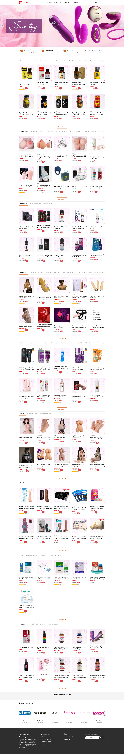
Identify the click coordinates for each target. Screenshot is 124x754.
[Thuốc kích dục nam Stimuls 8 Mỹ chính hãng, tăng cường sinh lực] (62, 636)
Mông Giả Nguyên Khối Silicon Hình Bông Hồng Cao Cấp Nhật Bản (26, 156)
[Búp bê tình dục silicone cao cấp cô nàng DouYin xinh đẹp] (97, 455)
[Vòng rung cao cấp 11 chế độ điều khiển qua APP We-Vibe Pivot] (62, 174)
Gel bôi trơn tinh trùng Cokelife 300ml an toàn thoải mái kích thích (97, 396)
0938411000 (97, 50)
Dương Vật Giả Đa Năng (52, 272)
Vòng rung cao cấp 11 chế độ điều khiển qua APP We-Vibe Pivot (62, 188)
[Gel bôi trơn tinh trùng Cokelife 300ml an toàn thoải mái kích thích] (97, 385)
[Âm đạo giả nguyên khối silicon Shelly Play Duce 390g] (26, 174)
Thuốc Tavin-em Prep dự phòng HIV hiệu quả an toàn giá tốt (26, 607)
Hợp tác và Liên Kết (68, 737)
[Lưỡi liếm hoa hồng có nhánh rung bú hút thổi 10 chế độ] (44, 315)
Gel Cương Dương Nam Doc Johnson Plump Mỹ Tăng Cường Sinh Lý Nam (44, 369)
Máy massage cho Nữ (69, 272)
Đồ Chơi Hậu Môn (90, 131)
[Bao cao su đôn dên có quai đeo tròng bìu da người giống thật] (26, 495)
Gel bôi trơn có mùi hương (67, 343)
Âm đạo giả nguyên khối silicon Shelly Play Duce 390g (25, 186)
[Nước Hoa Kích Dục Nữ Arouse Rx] (62, 244)
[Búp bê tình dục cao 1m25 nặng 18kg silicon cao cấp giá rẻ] (79, 455)
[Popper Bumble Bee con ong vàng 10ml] (97, 73)
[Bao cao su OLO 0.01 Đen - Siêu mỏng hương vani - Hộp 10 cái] (62, 495)
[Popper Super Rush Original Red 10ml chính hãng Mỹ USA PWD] (97, 101)
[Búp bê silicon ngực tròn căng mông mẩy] (79, 426)
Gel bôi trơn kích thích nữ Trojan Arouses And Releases (78, 398)
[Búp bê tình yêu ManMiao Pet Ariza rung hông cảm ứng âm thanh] (97, 426)
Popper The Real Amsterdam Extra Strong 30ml (78, 84)
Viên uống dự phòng (32, 555)
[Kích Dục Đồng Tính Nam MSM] (44, 636)
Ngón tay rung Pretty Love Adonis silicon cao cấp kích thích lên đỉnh (44, 538)
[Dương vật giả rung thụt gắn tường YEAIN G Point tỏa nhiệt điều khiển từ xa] (79, 285)
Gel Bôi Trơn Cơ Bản (36, 343)
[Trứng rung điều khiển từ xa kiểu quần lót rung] (62, 315)
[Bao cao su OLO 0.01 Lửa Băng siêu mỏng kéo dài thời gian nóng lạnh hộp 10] (97, 525)
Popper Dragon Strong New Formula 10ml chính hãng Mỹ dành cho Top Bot (79, 114)
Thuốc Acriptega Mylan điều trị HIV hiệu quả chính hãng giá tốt (97, 578)
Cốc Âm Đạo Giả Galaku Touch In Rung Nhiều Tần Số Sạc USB (97, 188)
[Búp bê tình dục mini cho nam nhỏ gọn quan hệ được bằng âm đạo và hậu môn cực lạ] (44, 455)
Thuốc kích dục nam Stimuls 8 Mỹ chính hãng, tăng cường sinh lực (62, 649)
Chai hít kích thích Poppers (87, 61)
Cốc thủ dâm (49, 131)
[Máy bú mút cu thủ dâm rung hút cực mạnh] (79, 174)
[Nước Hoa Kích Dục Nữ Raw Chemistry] (62, 216)
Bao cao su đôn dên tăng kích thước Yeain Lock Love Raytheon (44, 508)
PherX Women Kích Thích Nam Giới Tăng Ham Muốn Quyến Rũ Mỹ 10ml (79, 649)
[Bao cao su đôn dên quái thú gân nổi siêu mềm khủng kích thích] (26, 525)
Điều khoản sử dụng (46, 739)
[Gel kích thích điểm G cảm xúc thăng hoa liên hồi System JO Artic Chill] (79, 355)
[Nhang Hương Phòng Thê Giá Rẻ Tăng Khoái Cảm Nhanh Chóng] (97, 636)
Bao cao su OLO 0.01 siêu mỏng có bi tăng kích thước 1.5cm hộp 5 (79, 538)
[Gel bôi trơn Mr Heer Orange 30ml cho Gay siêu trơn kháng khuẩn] (97, 355)
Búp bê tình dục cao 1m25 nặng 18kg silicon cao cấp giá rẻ (79, 466)
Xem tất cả (61, 127)
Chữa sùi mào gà (56, 555)
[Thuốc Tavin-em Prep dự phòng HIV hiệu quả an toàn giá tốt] (26, 596)
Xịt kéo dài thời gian (56, 61)
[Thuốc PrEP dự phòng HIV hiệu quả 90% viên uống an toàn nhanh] (62, 567)
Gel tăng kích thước (51, 343)
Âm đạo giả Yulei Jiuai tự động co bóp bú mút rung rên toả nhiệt (44, 186)
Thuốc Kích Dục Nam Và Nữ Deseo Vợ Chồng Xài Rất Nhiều (79, 228)
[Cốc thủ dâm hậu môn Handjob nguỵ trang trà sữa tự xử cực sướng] (97, 143)
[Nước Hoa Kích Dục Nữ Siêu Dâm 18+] (26, 244)
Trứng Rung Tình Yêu (35, 272)
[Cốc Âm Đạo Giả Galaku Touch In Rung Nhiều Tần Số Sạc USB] (97, 174)
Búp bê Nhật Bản (45, 413)
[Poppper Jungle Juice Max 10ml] (62, 73)
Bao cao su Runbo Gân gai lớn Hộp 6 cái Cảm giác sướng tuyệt (97, 508)
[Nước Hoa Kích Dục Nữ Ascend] (97, 216)
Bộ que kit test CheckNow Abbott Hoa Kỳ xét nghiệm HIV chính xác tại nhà (26, 578)
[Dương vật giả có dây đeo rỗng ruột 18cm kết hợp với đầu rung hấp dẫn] (79, 315)
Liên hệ (43, 744)
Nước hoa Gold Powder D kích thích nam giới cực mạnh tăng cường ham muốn (44, 676)
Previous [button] (2, 25)
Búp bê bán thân (32, 413)
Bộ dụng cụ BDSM (61, 131)
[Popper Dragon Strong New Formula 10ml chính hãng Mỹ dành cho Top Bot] (79, 101)
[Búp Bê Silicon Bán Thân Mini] (26, 426)
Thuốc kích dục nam (55, 624)
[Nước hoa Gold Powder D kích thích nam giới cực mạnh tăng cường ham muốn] (44, 665)
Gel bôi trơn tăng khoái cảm (102, 343)
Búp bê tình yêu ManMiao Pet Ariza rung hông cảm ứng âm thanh (96, 438)
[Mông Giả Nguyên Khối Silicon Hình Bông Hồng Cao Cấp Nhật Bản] (26, 143)
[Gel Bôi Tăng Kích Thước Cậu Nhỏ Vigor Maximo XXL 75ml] (26, 355)
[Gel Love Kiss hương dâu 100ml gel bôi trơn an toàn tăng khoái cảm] (44, 385)
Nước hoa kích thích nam (38, 624)
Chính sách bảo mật (46, 741)
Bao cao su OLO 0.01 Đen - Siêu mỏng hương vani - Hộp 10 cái (61, 508)
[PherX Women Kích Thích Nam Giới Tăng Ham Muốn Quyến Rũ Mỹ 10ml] (79, 636)
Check (101, 738)
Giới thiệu (43, 737)
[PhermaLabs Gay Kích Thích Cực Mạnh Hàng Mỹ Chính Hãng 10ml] (62, 665)
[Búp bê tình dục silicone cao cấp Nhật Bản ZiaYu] (62, 426)
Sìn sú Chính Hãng (70, 61)
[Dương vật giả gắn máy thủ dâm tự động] (97, 285)
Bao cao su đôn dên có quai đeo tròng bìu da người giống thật (26, 508)
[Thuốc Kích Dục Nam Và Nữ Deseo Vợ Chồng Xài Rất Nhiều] (79, 216)
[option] (62, 26)
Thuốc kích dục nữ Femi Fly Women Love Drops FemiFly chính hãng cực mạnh (44, 227)
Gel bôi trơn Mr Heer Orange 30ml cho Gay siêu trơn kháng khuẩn (97, 369)
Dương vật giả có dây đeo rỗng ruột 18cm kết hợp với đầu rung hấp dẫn (79, 327)
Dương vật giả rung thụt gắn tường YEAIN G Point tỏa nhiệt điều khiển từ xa (79, 297)
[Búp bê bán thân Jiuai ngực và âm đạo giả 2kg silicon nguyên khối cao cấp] (79, 143)
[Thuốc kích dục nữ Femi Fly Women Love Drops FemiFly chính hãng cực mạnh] (44, 216)
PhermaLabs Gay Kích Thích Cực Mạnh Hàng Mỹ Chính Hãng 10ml (61, 677)
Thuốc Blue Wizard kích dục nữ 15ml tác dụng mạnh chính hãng (97, 255)
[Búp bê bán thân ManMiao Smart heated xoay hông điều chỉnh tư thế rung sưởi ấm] (44, 426)
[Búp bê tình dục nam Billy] (26, 315)
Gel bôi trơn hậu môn (84, 343)
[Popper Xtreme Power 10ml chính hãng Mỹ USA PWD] (62, 101)
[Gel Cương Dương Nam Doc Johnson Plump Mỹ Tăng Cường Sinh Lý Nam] (44, 355)
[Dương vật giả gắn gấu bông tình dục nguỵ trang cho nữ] (44, 285)
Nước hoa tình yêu (35, 203)
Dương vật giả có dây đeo (102, 272)
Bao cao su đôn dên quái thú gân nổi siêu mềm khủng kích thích (26, 538)
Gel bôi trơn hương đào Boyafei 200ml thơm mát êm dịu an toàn (62, 396)
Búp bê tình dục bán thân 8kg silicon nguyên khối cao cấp (61, 466)
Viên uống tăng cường (40, 61)
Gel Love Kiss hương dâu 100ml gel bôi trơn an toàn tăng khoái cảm (44, 396)
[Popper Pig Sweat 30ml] (26, 73)
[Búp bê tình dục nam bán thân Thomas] (62, 285)
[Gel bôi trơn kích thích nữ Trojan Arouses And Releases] (79, 385)
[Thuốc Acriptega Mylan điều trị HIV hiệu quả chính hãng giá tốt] (97, 567)
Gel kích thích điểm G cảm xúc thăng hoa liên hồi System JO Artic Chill (79, 369)
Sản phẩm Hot (66, 739)
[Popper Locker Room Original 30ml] (44, 73)
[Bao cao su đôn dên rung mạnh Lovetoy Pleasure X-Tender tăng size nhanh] (62, 525)
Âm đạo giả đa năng (36, 131)
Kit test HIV (44, 555)
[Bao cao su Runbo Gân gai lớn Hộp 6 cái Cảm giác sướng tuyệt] (97, 495)
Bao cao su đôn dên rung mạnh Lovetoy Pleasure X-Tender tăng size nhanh (61, 538)
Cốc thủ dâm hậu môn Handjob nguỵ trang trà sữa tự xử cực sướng (97, 158)
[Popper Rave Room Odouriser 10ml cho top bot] (26, 101)
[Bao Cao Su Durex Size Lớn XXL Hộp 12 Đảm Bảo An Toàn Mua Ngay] (79, 495)
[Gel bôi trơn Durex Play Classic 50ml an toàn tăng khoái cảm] (62, 355)
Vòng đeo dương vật (76, 131)
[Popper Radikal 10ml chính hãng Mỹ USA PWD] (44, 101)
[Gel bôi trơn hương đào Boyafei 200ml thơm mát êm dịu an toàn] (62, 385)
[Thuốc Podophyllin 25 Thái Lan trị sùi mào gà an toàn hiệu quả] (79, 567)
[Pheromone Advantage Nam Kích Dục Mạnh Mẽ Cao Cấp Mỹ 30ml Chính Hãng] (97, 665)
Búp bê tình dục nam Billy (26, 326)
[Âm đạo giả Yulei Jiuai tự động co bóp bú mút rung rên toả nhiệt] (44, 174)
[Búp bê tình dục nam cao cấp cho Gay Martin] (26, 285)
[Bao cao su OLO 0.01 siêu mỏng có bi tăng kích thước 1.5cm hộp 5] (79, 525)
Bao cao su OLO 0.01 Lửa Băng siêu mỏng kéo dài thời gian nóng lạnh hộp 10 (97, 538)
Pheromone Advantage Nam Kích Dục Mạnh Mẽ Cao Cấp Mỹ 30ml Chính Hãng (97, 677)
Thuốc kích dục (48, 203)
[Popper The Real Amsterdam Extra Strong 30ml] (79, 73)
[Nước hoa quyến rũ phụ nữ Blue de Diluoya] (26, 216)
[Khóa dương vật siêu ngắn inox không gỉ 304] (62, 143)
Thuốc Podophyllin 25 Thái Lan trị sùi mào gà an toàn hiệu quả (79, 578)
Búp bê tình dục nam (85, 272)
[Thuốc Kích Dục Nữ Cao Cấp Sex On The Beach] (79, 244)
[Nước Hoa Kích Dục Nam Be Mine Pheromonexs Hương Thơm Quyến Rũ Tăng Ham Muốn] (26, 665)
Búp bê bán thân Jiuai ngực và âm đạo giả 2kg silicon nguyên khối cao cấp (79, 156)
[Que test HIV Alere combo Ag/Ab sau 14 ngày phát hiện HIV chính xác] (44, 567)
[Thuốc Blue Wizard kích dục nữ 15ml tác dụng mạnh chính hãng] (97, 244)
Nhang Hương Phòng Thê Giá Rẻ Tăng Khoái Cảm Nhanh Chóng (96, 647)
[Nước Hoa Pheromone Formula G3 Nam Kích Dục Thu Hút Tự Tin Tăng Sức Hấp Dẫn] (79, 665)
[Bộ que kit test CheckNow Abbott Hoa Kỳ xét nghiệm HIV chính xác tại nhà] (26, 567)
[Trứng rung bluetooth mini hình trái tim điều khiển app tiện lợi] (97, 315)
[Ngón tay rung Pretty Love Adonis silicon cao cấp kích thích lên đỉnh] (44, 525)
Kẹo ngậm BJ (101, 61)
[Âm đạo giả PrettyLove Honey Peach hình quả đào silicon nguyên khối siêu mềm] (44, 143)
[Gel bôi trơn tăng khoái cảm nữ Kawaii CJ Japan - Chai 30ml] (26, 385)
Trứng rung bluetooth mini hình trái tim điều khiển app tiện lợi (97, 327)
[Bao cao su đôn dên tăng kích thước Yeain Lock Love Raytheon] (44, 495)
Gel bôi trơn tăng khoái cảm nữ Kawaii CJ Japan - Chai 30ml (26, 398)
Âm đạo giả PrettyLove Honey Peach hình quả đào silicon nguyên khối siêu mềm (44, 158)
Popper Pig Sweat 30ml (25, 84)
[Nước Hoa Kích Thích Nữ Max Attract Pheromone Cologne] (44, 244)
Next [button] (121, 25)
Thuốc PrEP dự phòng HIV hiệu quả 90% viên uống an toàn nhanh (61, 578)
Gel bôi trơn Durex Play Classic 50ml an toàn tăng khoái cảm (61, 368)
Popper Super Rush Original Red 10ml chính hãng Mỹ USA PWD (97, 114)
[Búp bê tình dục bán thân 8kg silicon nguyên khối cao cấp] (62, 455)
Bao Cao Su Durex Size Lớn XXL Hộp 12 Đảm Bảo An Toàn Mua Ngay (79, 509)
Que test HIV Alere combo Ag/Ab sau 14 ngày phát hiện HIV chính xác (43, 578)
